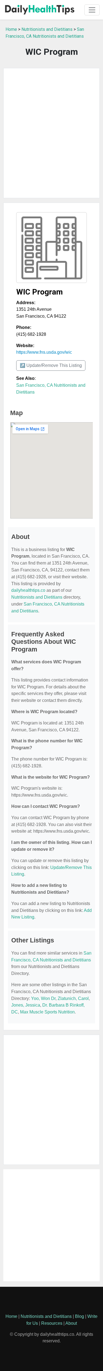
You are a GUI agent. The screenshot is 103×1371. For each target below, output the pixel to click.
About (71, 1323)
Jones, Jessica (25, 1005)
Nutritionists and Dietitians (47, 29)
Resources (51, 1323)
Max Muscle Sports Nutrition (47, 1012)
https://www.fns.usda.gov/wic (44, 352)
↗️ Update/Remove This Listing (51, 365)
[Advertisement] (51, 133)
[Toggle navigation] (92, 9)
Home (11, 29)
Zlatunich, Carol (73, 998)
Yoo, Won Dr (43, 998)
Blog (79, 1316)
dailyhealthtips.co (28, 590)
